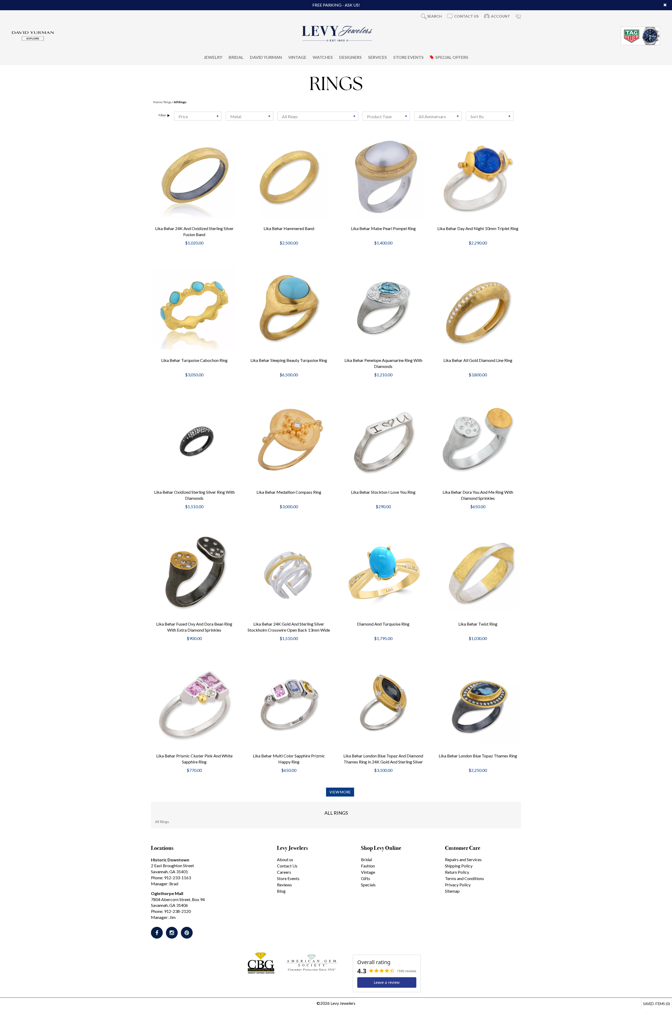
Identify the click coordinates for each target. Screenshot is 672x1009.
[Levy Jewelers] (337, 33)
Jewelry (213, 56)
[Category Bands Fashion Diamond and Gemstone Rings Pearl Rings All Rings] (317, 116)
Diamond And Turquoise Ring (383, 623)
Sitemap (452, 890)
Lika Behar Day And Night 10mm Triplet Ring (477, 228)
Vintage (297, 56)
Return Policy (457, 872)
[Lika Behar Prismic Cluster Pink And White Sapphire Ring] (194, 704)
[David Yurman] (33, 35)
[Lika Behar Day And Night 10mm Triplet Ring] (478, 175)
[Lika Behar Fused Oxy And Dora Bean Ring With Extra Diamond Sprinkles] (194, 572)
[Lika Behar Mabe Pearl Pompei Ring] (383, 176)
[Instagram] (172, 933)
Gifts (365, 878)
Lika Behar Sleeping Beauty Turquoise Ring (288, 360)
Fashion (368, 865)
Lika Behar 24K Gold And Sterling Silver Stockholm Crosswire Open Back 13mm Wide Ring (289, 629)
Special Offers (451, 56)
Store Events (408, 56)
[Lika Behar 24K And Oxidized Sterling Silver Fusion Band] (194, 176)
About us (285, 859)
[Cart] (518, 16)
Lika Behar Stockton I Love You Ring (383, 492)
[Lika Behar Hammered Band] (289, 176)
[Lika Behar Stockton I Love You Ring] (383, 440)
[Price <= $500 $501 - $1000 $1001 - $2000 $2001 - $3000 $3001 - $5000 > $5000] (198, 116)
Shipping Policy (458, 865)
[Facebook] (157, 933)
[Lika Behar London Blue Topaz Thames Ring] (478, 704)
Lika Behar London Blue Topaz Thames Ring (478, 755)
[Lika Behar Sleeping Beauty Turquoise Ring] (289, 308)
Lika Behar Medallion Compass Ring (288, 492)
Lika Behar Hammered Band (289, 228)
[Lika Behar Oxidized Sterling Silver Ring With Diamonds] (194, 440)
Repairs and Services (463, 859)
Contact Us (287, 865)
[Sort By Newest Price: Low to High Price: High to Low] (489, 116)
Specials (368, 884)
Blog (281, 890)
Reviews (284, 884)
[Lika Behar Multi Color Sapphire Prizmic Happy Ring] (289, 704)
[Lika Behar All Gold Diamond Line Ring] (478, 308)
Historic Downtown (170, 859)
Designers (350, 56)
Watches (323, 56)
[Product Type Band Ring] (386, 116)
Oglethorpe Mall (167, 893)
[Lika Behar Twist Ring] (478, 572)
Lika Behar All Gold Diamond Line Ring (477, 360)
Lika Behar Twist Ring (477, 623)
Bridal (236, 56)
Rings (168, 102)
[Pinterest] (187, 933)
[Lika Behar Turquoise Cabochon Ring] (194, 308)
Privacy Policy (458, 884)
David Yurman (266, 56)
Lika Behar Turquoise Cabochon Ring (194, 360)
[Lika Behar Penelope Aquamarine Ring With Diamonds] (383, 308)
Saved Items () (656, 1004)
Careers (284, 872)
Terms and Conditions (464, 878)
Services (377, 56)
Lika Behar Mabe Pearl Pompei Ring (383, 228)
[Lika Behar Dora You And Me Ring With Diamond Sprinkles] (478, 440)
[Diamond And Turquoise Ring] (383, 572)
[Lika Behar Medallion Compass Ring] (289, 440)
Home (157, 102)
